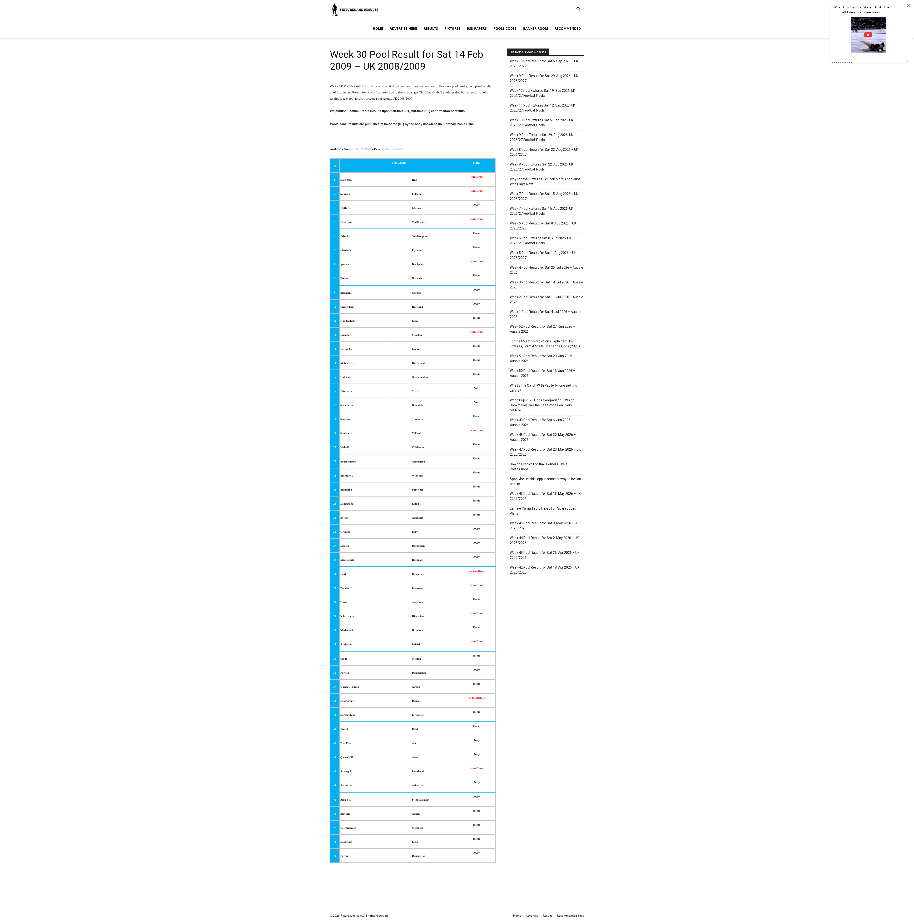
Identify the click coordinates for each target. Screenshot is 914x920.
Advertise (532, 916)
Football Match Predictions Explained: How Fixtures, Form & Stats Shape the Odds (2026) (545, 343)
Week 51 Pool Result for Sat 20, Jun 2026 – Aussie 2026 (542, 358)
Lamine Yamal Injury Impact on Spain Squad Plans (543, 510)
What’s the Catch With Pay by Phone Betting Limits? (543, 388)
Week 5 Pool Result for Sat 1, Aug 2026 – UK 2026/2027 (543, 255)
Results (431, 28)
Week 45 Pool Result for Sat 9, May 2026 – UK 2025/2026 (544, 525)
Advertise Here (403, 28)
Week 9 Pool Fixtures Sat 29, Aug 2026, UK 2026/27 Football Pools (541, 137)
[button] (578, 10)
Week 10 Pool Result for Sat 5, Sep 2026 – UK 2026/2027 (544, 63)
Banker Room (535, 28)
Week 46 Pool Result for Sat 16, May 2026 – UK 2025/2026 (545, 496)
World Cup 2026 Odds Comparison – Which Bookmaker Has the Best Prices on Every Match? (542, 405)
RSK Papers (477, 28)
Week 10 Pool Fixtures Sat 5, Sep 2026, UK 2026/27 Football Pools (541, 122)
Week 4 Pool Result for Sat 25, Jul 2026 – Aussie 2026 (546, 270)
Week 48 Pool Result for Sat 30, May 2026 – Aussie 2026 (543, 437)
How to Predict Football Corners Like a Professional (538, 466)
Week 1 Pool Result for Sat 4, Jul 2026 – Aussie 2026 (545, 314)
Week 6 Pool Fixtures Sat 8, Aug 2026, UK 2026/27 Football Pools (540, 240)
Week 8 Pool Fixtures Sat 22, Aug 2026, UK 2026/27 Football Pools (541, 166)
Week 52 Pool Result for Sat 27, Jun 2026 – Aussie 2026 (542, 329)
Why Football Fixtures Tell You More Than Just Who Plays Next (545, 181)
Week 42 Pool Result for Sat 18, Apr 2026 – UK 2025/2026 (544, 569)
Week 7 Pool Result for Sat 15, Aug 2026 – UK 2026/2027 (544, 196)
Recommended (568, 28)
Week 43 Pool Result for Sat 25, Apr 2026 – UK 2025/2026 (544, 555)
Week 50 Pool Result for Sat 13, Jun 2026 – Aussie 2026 (542, 373)
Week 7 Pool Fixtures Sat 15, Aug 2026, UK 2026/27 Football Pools (541, 211)
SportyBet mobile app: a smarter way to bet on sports (545, 481)
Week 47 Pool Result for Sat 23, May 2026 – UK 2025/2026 (545, 452)
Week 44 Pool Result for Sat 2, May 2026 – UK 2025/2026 (544, 540)
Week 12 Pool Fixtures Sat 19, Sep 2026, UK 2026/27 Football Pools (542, 93)
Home (378, 28)
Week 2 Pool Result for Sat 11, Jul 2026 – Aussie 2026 (546, 299)
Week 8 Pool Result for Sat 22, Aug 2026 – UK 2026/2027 (544, 152)
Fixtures (452, 28)
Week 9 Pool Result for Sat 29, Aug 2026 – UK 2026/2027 (544, 78)
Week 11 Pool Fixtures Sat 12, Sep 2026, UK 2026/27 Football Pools (542, 107)
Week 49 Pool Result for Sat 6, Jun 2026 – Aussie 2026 (541, 422)
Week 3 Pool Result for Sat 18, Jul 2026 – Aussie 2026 (546, 284)
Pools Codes (505, 28)
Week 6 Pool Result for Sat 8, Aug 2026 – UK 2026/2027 (543, 225)
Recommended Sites (570, 916)
